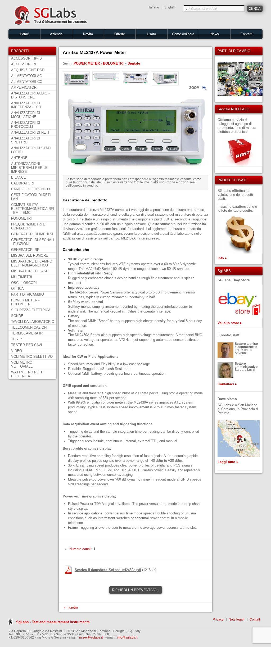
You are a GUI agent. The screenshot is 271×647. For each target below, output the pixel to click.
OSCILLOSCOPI (24, 283)
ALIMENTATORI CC (26, 82)
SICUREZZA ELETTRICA (31, 310)
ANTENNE (19, 158)
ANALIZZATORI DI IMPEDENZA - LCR (26, 105)
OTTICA (17, 289)
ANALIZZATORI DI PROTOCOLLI (25, 125)
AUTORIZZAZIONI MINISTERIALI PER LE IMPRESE (29, 168)
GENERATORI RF (25, 250)
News (214, 34)
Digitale (134, 63)
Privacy (218, 619)
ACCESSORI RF (24, 64)
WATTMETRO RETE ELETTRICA (27, 374)
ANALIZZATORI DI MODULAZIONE (25, 115)
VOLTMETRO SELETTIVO (32, 357)
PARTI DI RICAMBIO (27, 294)
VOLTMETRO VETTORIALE (22, 364)
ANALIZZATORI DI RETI (30, 132)
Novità (88, 34)
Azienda (56, 34)
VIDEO (16, 351)
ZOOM (194, 88)
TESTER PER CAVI (26, 345)
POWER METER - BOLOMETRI (25, 302)
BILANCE (18, 177)
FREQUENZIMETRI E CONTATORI (28, 226)
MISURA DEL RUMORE (29, 255)
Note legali (236, 619)
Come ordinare (183, 34)
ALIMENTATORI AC (26, 76)
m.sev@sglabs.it (91, 637)
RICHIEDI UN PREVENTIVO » (135, 590)
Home (24, 34)
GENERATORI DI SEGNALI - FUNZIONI (32, 242)
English (169, 7)
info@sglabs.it (127, 637)
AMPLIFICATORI (24, 87)
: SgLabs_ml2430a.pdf (108, 570)
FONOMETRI (21, 218)
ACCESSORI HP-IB (26, 58)
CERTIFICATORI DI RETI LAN (31, 197)
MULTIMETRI (21, 277)
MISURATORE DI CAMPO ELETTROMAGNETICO (31, 263)
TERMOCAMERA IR (27, 333)
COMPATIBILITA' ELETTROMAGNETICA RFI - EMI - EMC (32, 209)
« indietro (71, 607)
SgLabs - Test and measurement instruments (52, 622)
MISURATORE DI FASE (29, 271)
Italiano (153, 7)
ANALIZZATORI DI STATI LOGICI (31, 150)
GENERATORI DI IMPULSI (32, 234)
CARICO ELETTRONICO (30, 189)
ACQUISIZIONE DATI (28, 70)
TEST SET (19, 339)
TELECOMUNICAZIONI (29, 327)
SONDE (17, 316)
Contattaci (226, 384)
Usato (151, 34)
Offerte (119, 34)
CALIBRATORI (22, 183)
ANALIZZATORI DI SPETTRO (25, 140)
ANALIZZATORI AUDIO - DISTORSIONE (30, 95)
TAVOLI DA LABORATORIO (32, 322)
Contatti (246, 34)
